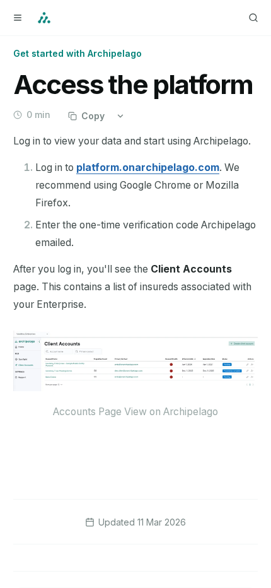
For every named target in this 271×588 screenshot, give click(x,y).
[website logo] (44, 17)
